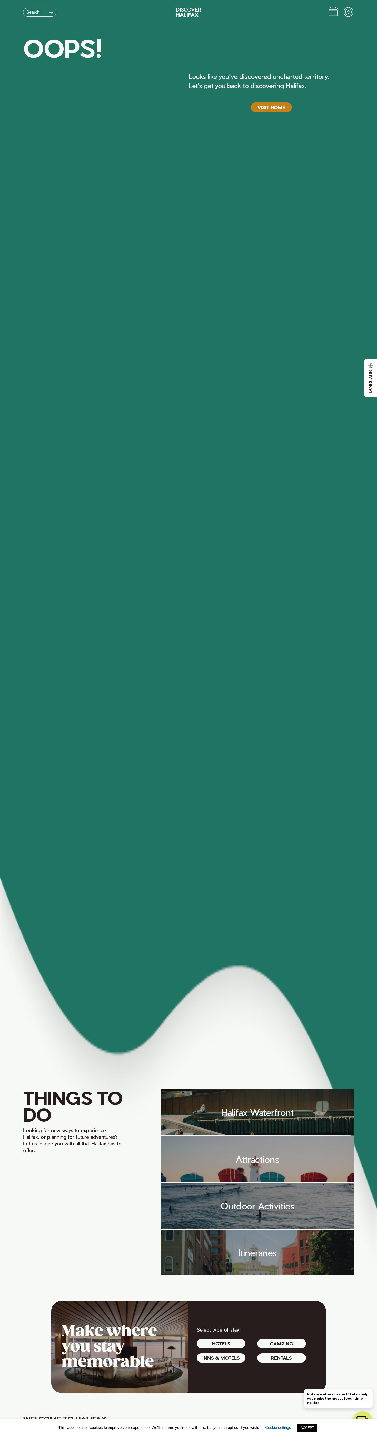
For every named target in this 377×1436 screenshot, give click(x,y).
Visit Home (271, 107)
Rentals (281, 1357)
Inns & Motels (221, 1357)
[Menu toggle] (349, 12)
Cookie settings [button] (278, 1427)
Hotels (221, 1343)
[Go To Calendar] (333, 12)
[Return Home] (188, 12)
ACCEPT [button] (307, 1428)
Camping (281, 1343)
